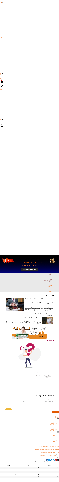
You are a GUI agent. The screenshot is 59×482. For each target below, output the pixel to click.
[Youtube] (56, 460)
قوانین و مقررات (55, 435)
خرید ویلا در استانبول (54, 423)
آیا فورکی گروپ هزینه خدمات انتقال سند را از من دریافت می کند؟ (42, 390)
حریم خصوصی (55, 436)
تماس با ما (55, 433)
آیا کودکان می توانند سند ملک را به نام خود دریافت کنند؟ (43, 379)
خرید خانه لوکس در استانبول (53, 424)
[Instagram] (58, 460)
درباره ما (56, 434)
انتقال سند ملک (50, 276)
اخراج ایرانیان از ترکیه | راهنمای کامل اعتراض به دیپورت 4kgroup (50, 452)
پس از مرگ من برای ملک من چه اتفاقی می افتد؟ (45, 388)
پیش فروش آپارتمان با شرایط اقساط (29, 265)
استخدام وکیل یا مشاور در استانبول (48, 280)
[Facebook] (47, 460)
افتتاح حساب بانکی (50, 275)
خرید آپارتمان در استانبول (53, 422)
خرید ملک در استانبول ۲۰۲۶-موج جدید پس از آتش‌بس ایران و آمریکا (49, 455)
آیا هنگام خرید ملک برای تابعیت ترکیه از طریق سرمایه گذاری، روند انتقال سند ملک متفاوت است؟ (38, 384)
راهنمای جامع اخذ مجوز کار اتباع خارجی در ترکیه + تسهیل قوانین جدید (49, 446)
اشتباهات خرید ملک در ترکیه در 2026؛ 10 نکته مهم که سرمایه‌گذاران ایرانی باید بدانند (47, 449)
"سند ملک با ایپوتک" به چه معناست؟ (46, 386)
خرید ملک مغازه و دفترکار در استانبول (51, 421)
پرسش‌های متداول (54, 437)
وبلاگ (1, 72)
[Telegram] (54, 460)
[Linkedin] (51, 460)
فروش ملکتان (50, 281)
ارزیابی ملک (51, 273)
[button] (2, 84)
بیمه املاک (51, 279)
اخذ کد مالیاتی (50, 274)
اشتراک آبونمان (50, 278)
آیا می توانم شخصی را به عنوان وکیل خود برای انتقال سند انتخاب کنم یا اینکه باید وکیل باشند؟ (38, 382)
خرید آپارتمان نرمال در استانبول (52, 419)
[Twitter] (49, 460)
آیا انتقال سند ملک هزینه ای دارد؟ (47, 370)
